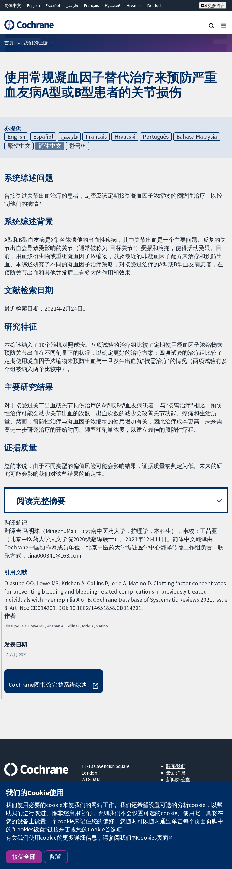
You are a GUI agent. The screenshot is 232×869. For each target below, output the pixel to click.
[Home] (28, 25)
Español (53, 5)
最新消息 (175, 773)
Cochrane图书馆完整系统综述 (48, 684)
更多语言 (216, 5)
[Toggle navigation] (223, 25)
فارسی (72, 5)
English (33, 5)
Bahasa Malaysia (196, 136)
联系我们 (175, 766)
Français (91, 5)
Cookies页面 (152, 837)
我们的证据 (36, 43)
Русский (113, 5)
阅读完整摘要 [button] (41, 501)
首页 (9, 43)
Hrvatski (134, 5)
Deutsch (155, 5)
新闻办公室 (178, 779)
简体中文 (12, 5)
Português (156, 136)
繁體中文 (19, 145)
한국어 (77, 145)
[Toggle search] (211, 25)
